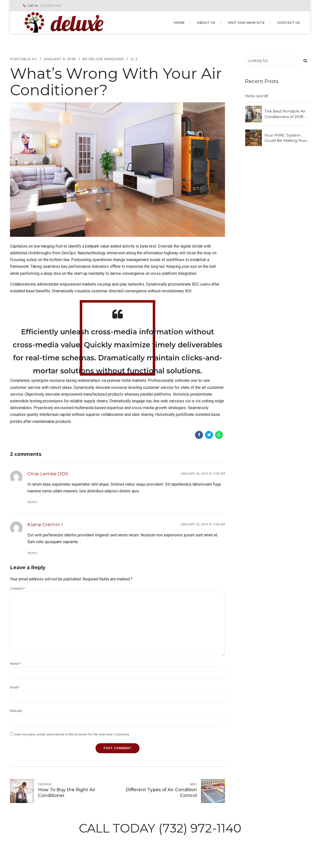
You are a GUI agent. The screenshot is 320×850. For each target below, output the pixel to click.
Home (179, 23)
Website (16, 711)
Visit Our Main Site (246, 23)
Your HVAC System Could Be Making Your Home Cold (285, 138)
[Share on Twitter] (209, 435)
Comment (18, 588)
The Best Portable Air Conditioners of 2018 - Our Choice (285, 114)
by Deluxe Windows (103, 59)
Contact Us (288, 23)
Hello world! (256, 96)
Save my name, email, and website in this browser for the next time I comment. (72, 734)
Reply (33, 502)
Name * (15, 663)
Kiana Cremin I (45, 524)
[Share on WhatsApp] (219, 435)
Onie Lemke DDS (48, 474)
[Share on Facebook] (199, 435)
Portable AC (23, 59)
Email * (15, 687)
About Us (206, 23)
